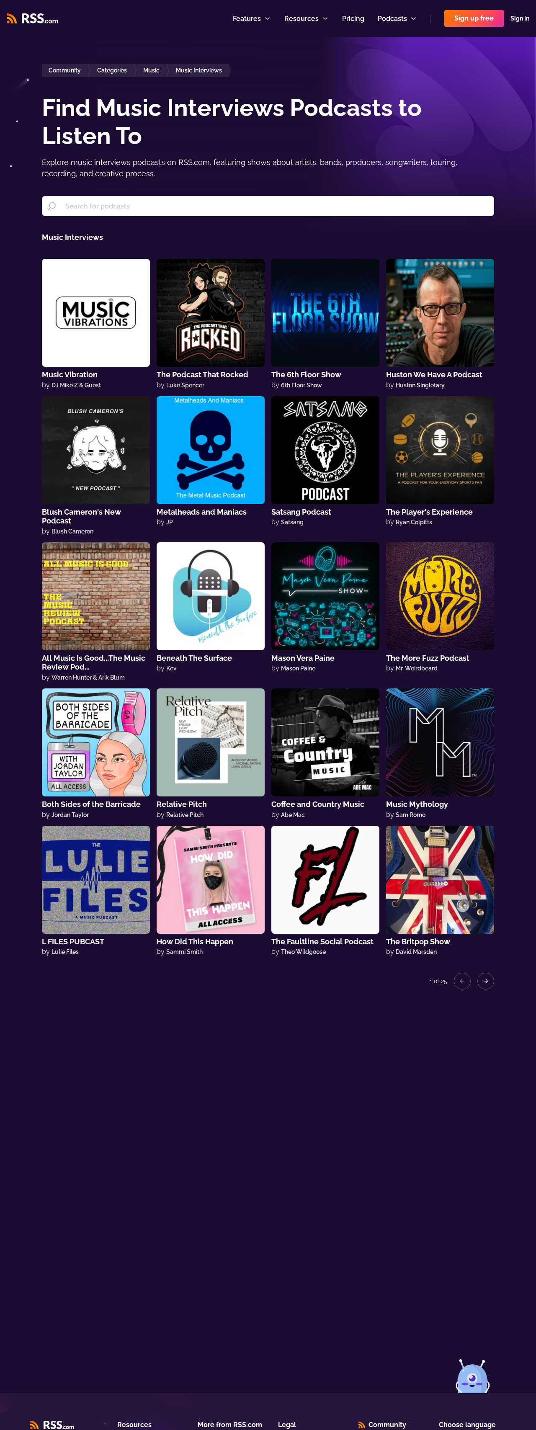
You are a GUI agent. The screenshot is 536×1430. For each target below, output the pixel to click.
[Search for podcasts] (52, 206)
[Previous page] (462, 981)
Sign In (519, 18)
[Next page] (485, 981)
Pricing (353, 19)
